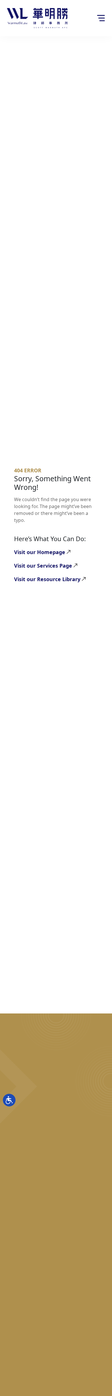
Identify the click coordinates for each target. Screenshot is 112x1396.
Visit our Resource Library (47, 579)
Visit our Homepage (39, 552)
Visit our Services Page (43, 565)
